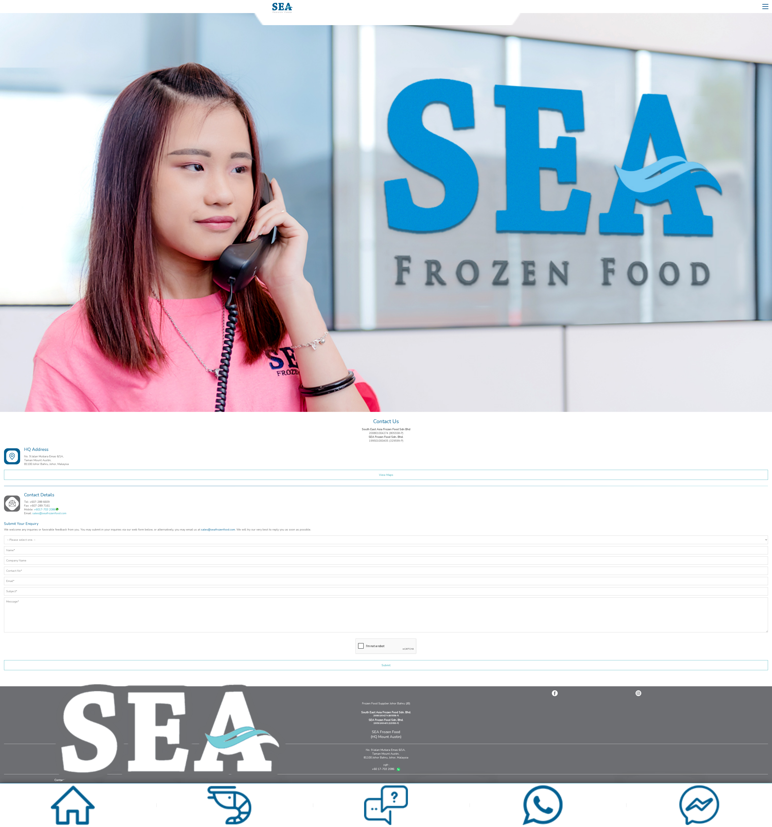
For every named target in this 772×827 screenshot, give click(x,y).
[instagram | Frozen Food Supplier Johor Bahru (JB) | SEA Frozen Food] (638, 693)
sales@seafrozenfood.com (49, 513)
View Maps (386, 475)
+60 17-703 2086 (383, 769)
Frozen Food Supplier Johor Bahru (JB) (386, 703)
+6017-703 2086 (44, 509)
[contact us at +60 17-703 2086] (542, 824)
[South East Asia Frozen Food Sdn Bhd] (282, 12)
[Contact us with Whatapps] (398, 770)
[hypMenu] (766, 6)
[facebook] (554, 693)
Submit (386, 665)
